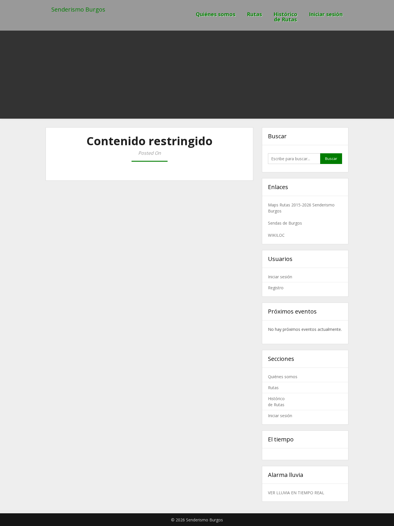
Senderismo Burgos (78, 9)
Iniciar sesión (326, 14)
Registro (276, 287)
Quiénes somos (215, 14)
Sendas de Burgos (285, 223)
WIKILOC (276, 235)
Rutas (254, 14)
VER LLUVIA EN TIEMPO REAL (296, 492)
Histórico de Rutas (285, 17)
